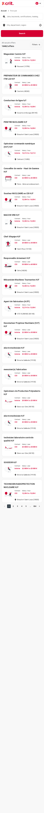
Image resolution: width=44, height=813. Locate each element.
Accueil (4, 11)
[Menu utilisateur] (38, 3)
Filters (34, 44)
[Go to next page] (39, 506)
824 (35, 506)
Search (22, 33)
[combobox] (21, 26)
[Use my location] (40, 25)
